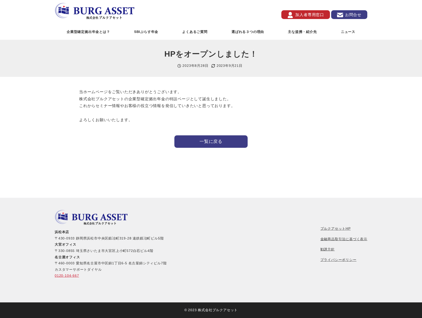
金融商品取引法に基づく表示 (343, 239)
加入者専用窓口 (309, 14)
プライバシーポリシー (338, 260)
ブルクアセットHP (335, 228)
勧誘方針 (327, 249)
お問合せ (353, 14)
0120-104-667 (67, 276)
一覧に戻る (211, 141)
